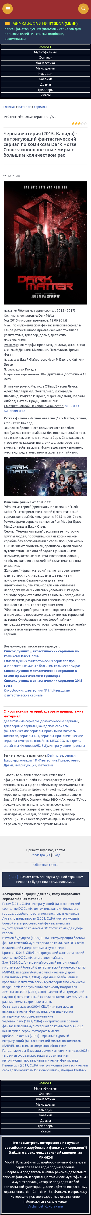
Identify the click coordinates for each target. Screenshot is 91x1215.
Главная (9, 107)
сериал (70, 755)
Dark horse (55, 755)
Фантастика (47, 760)
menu (7, 8)
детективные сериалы (21, 721)
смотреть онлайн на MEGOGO (41, 741)
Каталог (24, 107)
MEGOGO (72, 406)
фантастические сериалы (23, 731)
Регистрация (40, 855)
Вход (56, 855)
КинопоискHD (14, 411)
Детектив (45, 765)
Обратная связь (45, 865)
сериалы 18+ (29, 736)
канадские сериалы (53, 726)
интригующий (25, 765)
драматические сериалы (59, 721)
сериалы (40, 107)
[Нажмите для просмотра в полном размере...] (45, 303)
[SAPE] (13, 877)
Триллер (10, 760)
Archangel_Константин (45, 1206)
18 (35, 760)
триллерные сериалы (20, 726)
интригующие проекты (67, 746)
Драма (9, 765)
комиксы (25, 760)
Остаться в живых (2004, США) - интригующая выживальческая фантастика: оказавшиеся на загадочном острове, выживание (37, 1011)
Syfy (45, 746)
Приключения (68, 760)
